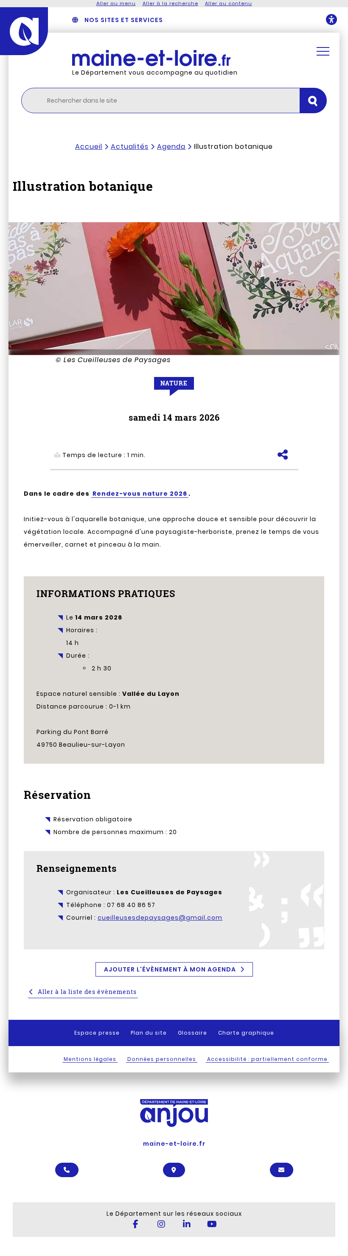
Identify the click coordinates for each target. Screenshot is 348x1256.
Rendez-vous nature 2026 (140, 493)
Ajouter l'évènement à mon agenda (170, 969)
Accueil (88, 146)
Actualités (130, 146)
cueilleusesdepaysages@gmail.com (160, 917)
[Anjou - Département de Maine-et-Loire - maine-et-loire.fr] (24, 31)
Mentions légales (90, 1059)
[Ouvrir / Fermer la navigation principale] (323, 51)
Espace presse (97, 1032)
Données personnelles (161, 1059)
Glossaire (192, 1032)
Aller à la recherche (170, 3)
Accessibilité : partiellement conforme (267, 1059)
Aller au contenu (228, 3)
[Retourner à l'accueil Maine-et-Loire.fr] (185, 58)
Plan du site (149, 1032)
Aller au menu (116, 3)
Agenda (171, 146)
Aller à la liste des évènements (87, 992)
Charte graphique (246, 1032)
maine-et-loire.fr (174, 1143)
